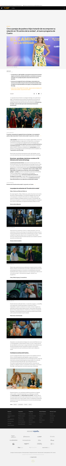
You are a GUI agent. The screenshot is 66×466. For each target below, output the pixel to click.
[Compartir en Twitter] (36, 94)
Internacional (52, 415)
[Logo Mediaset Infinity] (13, 436)
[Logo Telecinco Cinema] (39, 444)
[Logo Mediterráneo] (46, 447)
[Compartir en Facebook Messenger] (39, 94)
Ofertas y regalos (21, 415)
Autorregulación (11, 419)
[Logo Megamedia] (33, 457)
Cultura (51, 422)
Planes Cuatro (21, 417)
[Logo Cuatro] (39, 436)
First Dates (31, 413)
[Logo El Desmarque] (13, 440)
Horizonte (31, 419)
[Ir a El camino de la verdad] (7, 8)
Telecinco (41, 415)
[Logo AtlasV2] (20, 447)
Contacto (54, 452)
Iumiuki (30, 424)
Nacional (51, 413)
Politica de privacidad (25, 452)
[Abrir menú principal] (64, 8)
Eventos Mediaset (21, 422)
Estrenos (8, 26)
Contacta (9, 413)
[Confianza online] (33, 462)
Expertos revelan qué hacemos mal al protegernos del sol (33, 5)
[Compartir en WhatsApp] (34, 94)
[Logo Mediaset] (33, 431)
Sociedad (52, 417)
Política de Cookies (40, 452)
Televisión (15, 404)
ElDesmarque (42, 419)
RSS (51, 452)
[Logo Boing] (39, 440)
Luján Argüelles (20, 404)
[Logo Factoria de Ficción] (26, 440)
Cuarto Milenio (31, 417)
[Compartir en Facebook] (41, 94)
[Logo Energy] (52, 440)
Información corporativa (18, 452)
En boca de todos (32, 415)
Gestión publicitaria (47, 452)
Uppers (40, 422)
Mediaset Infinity (42, 413)
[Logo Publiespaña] (33, 447)
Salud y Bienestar (21, 424)
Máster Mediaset (11, 425)
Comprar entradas (21, 413)
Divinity (40, 417)
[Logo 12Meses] (52, 444)
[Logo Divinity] (52, 436)
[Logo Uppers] (26, 444)
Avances (30, 404)
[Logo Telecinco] (26, 436)
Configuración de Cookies (33, 452)
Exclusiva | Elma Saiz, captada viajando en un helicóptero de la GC (12, 5)
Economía (52, 419)
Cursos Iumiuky (21, 419)
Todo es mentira (32, 422)
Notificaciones (10, 421)
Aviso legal (12, 452)
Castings (9, 423)
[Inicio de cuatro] (1, 8)
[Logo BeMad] (14, 444)
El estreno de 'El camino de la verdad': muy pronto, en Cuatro (20, 184)
